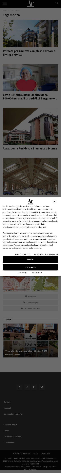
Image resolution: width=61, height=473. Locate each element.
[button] (54, 201)
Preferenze (30, 267)
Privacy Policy (37, 272)
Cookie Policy (22, 272)
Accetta (30, 259)
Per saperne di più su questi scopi (46, 254)
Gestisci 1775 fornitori (22, 254)
